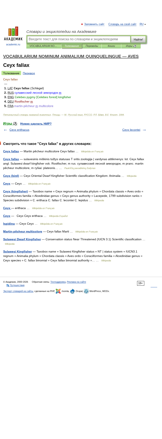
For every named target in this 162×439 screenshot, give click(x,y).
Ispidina (9, 223)
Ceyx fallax (11, 151)
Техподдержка (58, 282)
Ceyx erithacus (19, 129)
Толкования (72, 46)
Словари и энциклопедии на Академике (61, 32)
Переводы (92, 46)
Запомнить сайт (94, 24)
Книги (111, 46)
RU (141, 24)
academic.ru (13, 44)
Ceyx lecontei (131, 129)
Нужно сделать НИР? (36, 123)
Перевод (29, 73)
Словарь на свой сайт (122, 24)
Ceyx (6, 183)
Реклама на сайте (76, 282)
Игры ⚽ (131, 46)
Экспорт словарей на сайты (18, 291)
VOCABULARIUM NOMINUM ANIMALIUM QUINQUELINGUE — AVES (44, 46)
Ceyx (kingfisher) (15, 191)
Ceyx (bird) (11, 175)
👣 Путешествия (15, 285)
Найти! (138, 39)
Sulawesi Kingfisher (17, 251)
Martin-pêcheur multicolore (22, 231)
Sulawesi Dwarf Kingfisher (22, 239)
